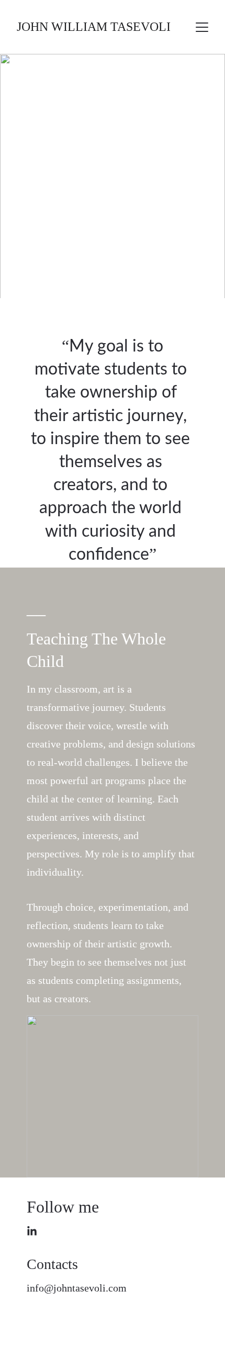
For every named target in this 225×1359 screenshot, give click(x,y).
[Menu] (202, 27)
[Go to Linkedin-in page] (32, 1231)
